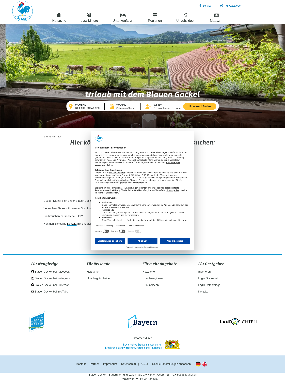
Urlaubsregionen (152, 278)
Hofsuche (92, 271)
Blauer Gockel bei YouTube (51, 291)
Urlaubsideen (150, 285)
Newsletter (149, 271)
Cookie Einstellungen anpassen (171, 364)
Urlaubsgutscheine (98, 278)
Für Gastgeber (233, 5)
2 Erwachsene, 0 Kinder (168, 108)
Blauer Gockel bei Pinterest (51, 285)
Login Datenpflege (209, 285)
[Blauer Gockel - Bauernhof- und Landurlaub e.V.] (22, 12)
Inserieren (204, 271)
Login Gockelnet (208, 278)
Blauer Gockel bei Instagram (52, 278)
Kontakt (72, 223)
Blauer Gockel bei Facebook (52, 271)
